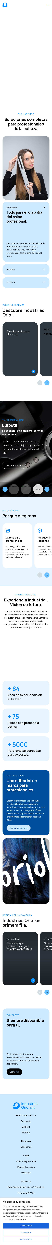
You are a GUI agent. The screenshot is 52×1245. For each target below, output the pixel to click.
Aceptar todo (26, 1225)
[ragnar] (26, 489)
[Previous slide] (5, 489)
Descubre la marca (14, 465)
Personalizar (26, 1232)
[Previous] (39, 382)
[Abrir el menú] (48, 5)
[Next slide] (46, 489)
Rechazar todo (26, 1239)
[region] (26, 1221)
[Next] (46, 382)
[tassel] (38, 489)
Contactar (14, 1071)
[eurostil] (14, 489)
